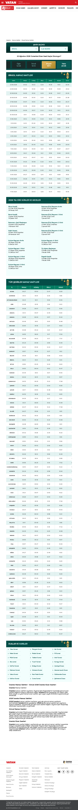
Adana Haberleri (36, 771)
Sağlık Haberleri (23, 783)
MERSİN (12, 535)
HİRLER (6, 8)
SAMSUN (12, 574)
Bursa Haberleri (36, 774)
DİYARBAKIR (12, 398)
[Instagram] (72, 771)
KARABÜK (12, 471)
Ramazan (47, 780)
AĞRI (12, 304)
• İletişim (42, 808)
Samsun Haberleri (37, 787)
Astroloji (47, 768)
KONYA (12, 514)
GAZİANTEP (12, 428)
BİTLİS (12, 364)
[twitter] (68, 771)
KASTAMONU (12, 484)
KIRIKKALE (12, 497)
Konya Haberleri (36, 784)
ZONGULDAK (12, 634)
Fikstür (8, 793)
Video (20, 788)
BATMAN (12, 347)
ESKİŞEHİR (12, 424)
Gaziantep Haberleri (34, 780)
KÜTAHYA (12, 518)
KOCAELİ (12, 509)
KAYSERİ (12, 488)
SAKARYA (12, 569)
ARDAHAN (12, 325)
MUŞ (12, 544)
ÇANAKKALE (12, 381)
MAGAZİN (70, 8)
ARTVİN (12, 330)
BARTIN (12, 343)
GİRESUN (12, 432)
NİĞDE (12, 552)
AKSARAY (12, 308)
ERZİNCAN (12, 415)
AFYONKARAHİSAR (12, 300)
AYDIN (12, 334)
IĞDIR (12, 450)
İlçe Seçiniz (45, 49)
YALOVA (12, 625)
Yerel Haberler (35, 768)
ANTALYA (12, 321)
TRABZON (12, 608)
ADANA (12, 291)
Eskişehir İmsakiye (50, 791)
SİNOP (12, 587)
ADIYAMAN (12, 295)
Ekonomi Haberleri (24, 774)
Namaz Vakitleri (16, 40)
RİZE (12, 565)
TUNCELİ (12, 612)
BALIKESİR (12, 338)
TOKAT (12, 604)
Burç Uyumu (48, 771)
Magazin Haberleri (24, 780)
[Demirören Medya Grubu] (67, 762)
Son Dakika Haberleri (9, 771)
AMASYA (12, 313)
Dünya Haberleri (23, 777)
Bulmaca (8, 787)
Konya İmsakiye (49, 788)
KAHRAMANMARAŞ (12, 467)
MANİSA (12, 527)
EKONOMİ (61, 8)
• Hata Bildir (67, 808)
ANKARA (12, 317)
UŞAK (12, 616)
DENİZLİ (12, 394)
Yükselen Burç (48, 774)
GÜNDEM (44, 8)
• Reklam (61, 808)
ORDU (12, 557)
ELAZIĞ (12, 411)
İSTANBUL (12, 458)
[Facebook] (63, 771)
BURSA (12, 377)
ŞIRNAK (12, 591)
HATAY (12, 445)
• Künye (37, 808)
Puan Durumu (10, 796)
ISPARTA (12, 454)
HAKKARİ (12, 441)
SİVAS (12, 595)
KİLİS (12, 492)
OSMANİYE (12, 561)
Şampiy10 (9, 790)
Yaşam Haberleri (23, 771)
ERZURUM (12, 420)
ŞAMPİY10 (52, 8)
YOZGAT (12, 629)
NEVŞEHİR (12, 548)
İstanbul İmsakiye (49, 783)
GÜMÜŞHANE (12, 437)
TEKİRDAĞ (12, 599)
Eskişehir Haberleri (37, 777)
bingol (14, 49)
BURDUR (12, 373)
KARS (12, 480)
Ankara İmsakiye (49, 786)
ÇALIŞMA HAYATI (33, 8)
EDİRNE (12, 407)
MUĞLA (12, 539)
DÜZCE (12, 402)
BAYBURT (12, 351)
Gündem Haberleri (24, 768)
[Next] (59, 771)
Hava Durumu (10, 784)
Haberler (8, 40)
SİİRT (12, 582)
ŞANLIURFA (12, 578)
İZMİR (12, 462)
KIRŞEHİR (12, 505)
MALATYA (12, 522)
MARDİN (12, 531)
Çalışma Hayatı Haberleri (10, 780)
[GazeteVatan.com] (10, 762)
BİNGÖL (12, 360)
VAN (12, 621)
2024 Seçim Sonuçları (9, 776)
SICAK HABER (20, 8)
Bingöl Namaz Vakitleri (28, 40)
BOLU (12, 368)
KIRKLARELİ (12, 501)
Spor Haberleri (23, 786)
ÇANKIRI (12, 385)
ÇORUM (12, 390)
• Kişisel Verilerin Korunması (51, 808)
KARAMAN (12, 475)
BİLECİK (12, 355)
